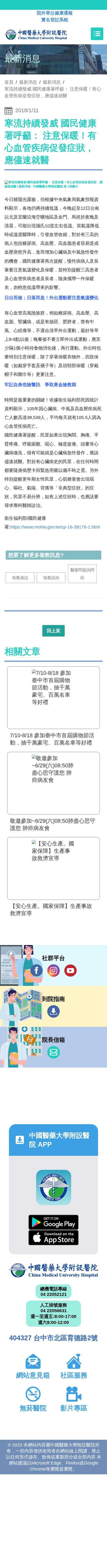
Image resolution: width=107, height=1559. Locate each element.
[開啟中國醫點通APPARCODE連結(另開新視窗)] (53, 1187)
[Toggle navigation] (97, 34)
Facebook (36, 970)
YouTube (70, 970)
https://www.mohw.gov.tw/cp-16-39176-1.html (55, 527)
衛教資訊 (20, 578)
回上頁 (53, 630)
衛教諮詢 (51, 578)
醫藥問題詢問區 (82, 574)
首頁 (8, 82)
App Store (53, 1237)
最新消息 (52, 82)
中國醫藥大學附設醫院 (53, 1270)
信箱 (53, 1052)
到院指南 (53, 1011)
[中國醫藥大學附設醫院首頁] (43, 34)
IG (53, 970)
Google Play (53, 1222)
